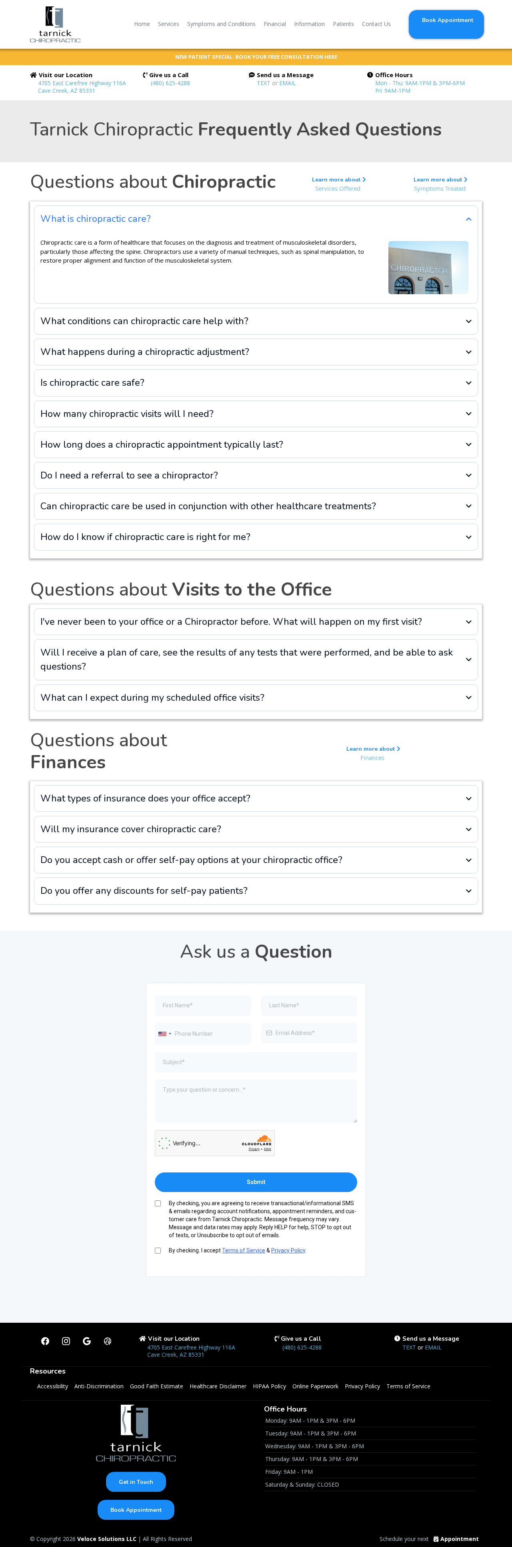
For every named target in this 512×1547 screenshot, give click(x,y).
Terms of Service (243, 1250)
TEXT (264, 83)
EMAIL (287, 83)
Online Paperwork (315, 1386)
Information (309, 24)
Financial (275, 24)
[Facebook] (45, 1341)
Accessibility (52, 1386)
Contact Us (376, 24)
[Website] (107, 1341)
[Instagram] (66, 1341)
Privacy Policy (288, 1250)
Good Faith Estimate (156, 1386)
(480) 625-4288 (170, 83)
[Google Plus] (86, 1341)
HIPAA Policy (269, 1386)
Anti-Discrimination (99, 1386)
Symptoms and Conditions (221, 24)
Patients (343, 24)
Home (142, 24)
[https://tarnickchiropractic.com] (55, 24)
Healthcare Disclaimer (218, 1386)
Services (168, 24)
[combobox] (164, 1034)
